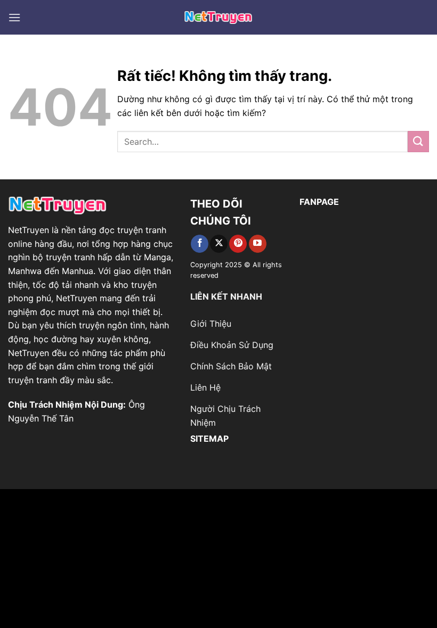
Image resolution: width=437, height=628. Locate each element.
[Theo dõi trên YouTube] (257, 244)
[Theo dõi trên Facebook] (199, 244)
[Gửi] (418, 141)
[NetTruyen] (219, 17)
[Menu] (14, 17)
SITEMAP (209, 438)
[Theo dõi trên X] (219, 244)
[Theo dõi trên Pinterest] (238, 244)
